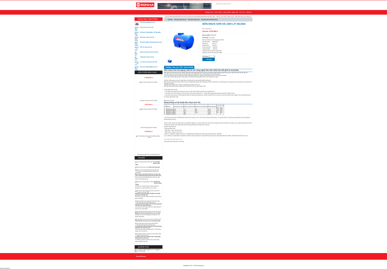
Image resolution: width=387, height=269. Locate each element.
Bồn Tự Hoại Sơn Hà (146, 47)
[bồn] (159, 249)
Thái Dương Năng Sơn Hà (147, 22)
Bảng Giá (234, 12)
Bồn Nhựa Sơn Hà (177, 139)
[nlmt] (142, 249)
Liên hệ (248, 12)
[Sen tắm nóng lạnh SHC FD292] (149, 77)
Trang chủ (209, 12)
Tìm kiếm (237, 4)
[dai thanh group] (145, 5)
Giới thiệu (218, 12)
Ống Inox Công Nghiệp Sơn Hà (148, 67)
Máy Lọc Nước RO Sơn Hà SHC (149, 52)
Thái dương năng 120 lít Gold (148, 123)
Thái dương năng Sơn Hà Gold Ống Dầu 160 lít (148, 150)
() (248, 3)
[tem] (146, 249)
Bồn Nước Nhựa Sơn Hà (147, 37)
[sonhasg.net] (165, 19)
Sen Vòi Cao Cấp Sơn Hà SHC (148, 62)
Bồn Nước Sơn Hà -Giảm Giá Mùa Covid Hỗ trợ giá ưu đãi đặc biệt (240, 16)
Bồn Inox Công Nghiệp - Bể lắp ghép (150, 32)
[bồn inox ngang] (140, 251)
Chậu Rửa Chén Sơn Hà (147, 57)
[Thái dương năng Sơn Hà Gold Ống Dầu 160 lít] (148, 132)
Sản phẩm (226, 12)
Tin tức (242, 12)
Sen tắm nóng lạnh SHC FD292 (148, 96)
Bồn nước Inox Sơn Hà (146, 27)
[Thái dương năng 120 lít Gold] (148, 104)
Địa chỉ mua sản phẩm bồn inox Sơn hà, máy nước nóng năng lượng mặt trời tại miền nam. (177, 16)
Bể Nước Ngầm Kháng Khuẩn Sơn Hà (151, 42)
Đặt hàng (209, 59)
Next (202, 39)
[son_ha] (137, 249)
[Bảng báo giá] (152, 249)
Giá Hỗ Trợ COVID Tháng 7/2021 (212, 16)
